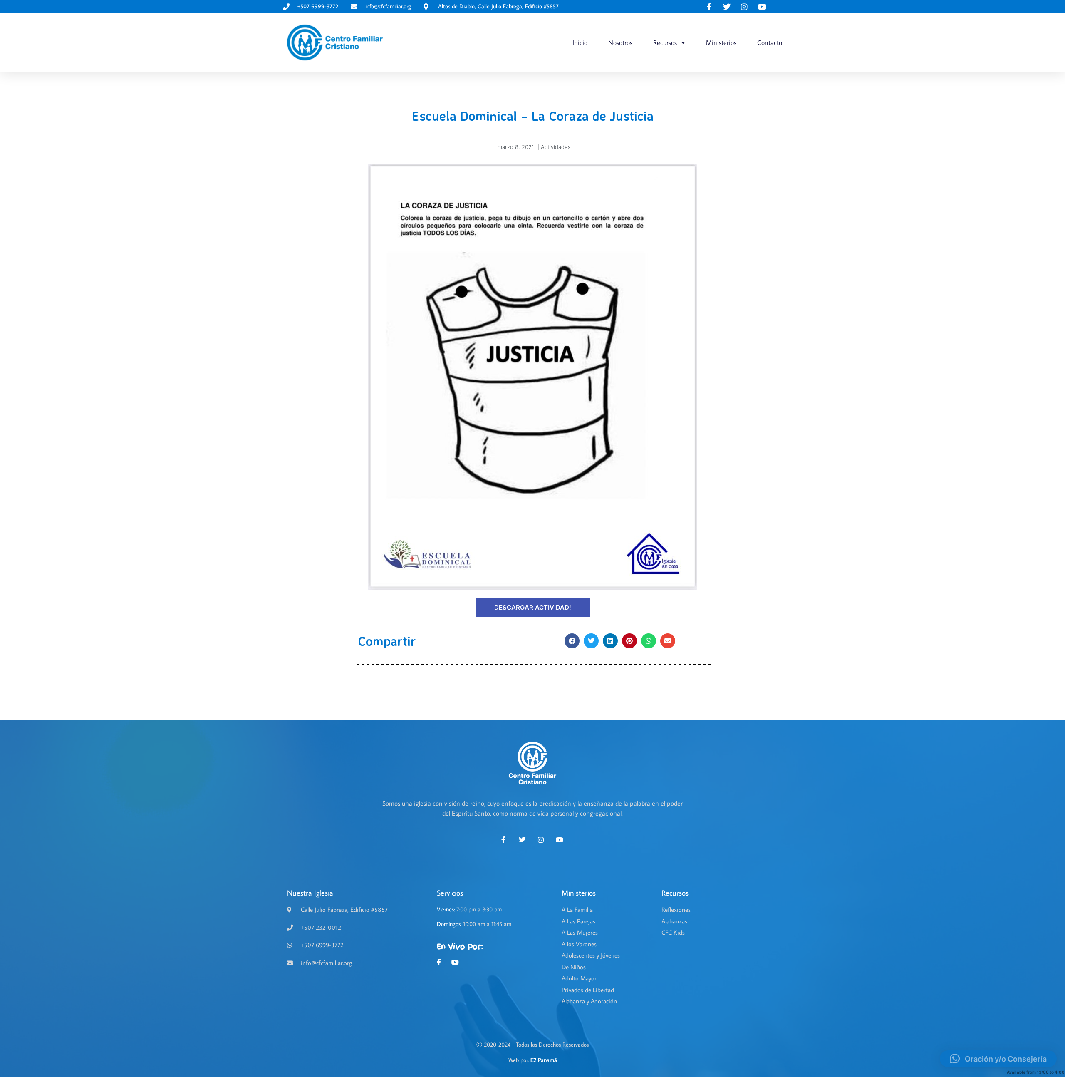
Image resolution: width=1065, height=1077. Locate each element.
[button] (572, 640)
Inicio (579, 42)
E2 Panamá (543, 1060)
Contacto (769, 42)
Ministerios (721, 42)
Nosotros (620, 42)
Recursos (665, 42)
